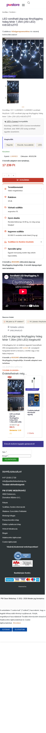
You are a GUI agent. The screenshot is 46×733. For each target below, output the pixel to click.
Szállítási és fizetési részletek (21, 242)
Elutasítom (20, 629)
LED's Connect (12, 121)
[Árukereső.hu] (22, 556)
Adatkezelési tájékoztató (11, 537)
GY (12, 110)
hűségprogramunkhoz (21, 31)
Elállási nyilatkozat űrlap (11, 524)
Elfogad (6, 629)
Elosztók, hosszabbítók (25, 145)
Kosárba (24, 180)
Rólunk (5, 503)
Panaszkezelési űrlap (10, 520)
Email (5, 456)
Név (4, 452)
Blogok (5, 533)
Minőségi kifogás (8, 516)
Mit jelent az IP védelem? (15, 321)
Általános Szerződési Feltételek (14, 511)
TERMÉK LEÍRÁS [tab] (16, 327)
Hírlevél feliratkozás (10, 529)
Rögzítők (10, 145)
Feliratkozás (10, 459)
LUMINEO (19, 110)
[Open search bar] (28, 3)
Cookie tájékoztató (9, 542)
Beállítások (35, 629)
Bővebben (17, 623)
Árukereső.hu (22, 586)
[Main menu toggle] (23, 5)
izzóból (25, 348)
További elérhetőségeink (13, 485)
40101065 (15, 262)
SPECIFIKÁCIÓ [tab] (15, 331)
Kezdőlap (6, 110)
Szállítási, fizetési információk (13, 507)
